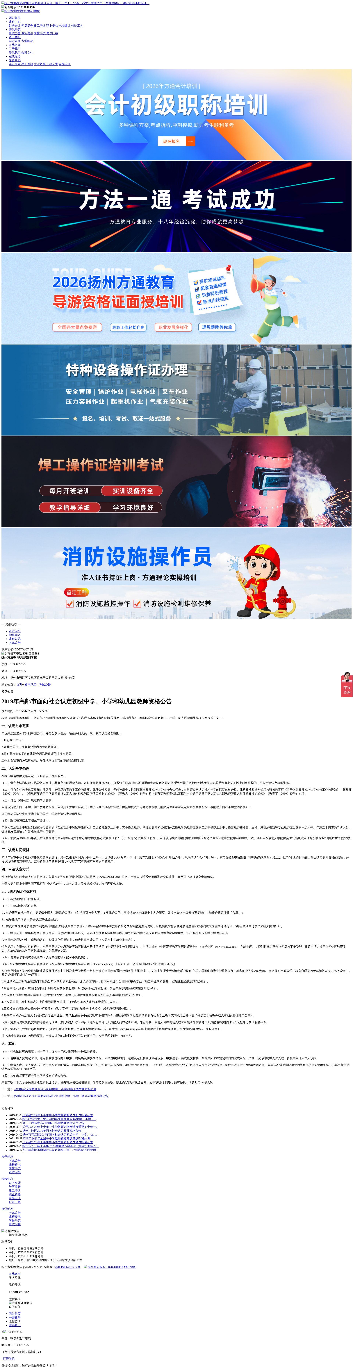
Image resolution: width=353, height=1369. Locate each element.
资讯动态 (15, 29)
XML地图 (130, 1267)
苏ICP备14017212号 (67, 1267)
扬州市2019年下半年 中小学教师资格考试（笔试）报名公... (60, 1146)
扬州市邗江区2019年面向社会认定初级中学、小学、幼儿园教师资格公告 (61, 1096)
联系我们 (15, 52)
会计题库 (15, 41)
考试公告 (15, 33)
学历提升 (27, 25)
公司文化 (27, 52)
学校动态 (40, 33)
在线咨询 (15, 44)
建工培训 (40, 25)
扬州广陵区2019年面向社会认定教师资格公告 (51, 1130)
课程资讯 (27, 33)
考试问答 (52, 33)
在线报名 (15, 56)
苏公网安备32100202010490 (105, 1267)
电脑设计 (65, 25)
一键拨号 (15, 1317)
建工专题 (27, 64)
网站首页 (15, 17)
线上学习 (15, 37)
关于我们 (15, 48)
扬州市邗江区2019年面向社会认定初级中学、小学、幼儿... (60, 1134)
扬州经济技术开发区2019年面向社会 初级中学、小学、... (59, 1119)
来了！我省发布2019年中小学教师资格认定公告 (53, 1123)
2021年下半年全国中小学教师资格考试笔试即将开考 (56, 1138)
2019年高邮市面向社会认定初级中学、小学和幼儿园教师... (60, 1150)
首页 (19, 684)
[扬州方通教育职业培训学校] (75, 3)
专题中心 (15, 60)
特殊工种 (77, 25)
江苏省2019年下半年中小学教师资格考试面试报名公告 (57, 1115)
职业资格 (52, 25)
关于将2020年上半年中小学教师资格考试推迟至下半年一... (60, 1126)
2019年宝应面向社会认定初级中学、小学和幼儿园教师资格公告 (55, 1089)
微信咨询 (15, 1321)
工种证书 (52, 64)
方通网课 (27, 41)
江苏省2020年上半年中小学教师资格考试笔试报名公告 (57, 1142)
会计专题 (15, 64)
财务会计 (15, 25)
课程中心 (15, 21)
